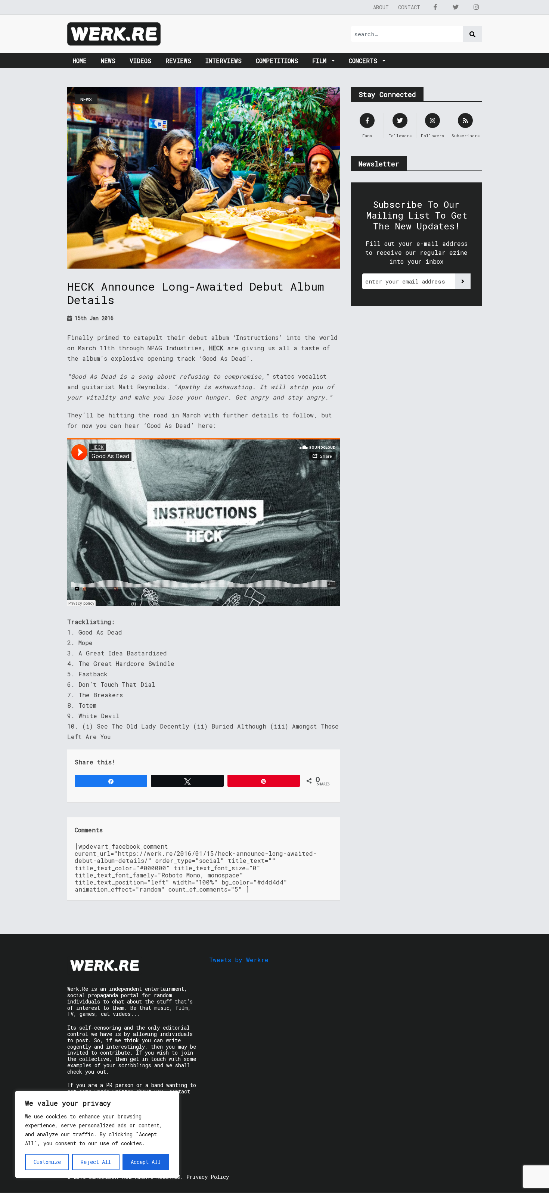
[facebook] (435, 7)
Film (321, 61)
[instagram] (476, 7)
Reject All (96, 1161)
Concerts (365, 61)
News (108, 61)
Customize (47, 1161)
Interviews (223, 61)
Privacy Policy (207, 1176)
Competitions (277, 61)
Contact (409, 7)
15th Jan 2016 (93, 318)
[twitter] (455, 7)
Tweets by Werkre (239, 960)
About (381, 7)
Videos (140, 61)
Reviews (178, 61)
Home (80, 61)
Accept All (146, 1161)
